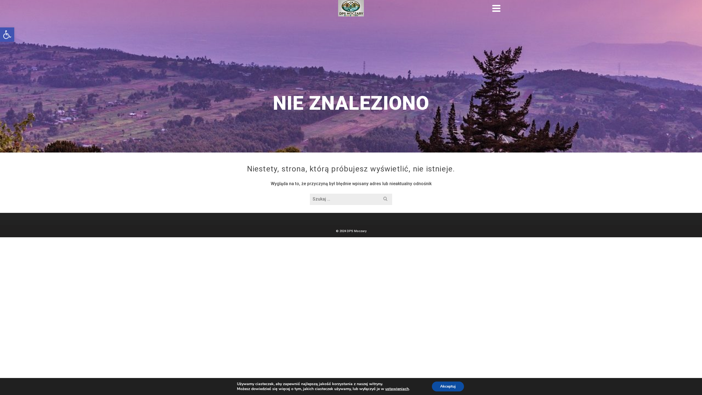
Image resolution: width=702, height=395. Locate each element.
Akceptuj (448, 386)
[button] (7, 34)
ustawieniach (397, 388)
